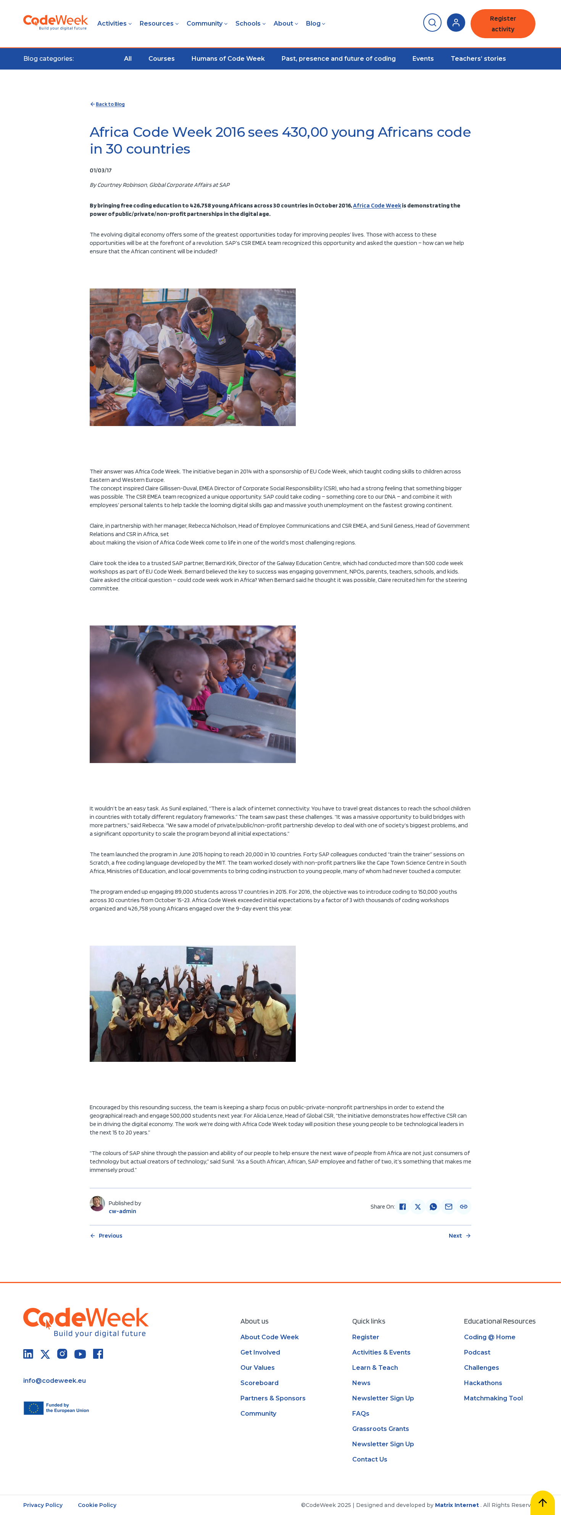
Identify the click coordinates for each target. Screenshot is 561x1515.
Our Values (257, 1367)
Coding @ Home (490, 1337)
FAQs (360, 1413)
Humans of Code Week (228, 58)
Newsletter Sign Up (383, 1398)
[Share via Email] (448, 1206)
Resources (157, 23)
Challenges (481, 1367)
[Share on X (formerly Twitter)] (418, 1206)
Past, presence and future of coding (339, 58)
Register (365, 1337)
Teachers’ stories (478, 58)
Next (455, 1235)
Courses (161, 58)
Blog (313, 23)
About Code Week (269, 1337)
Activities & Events (381, 1352)
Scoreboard (259, 1383)
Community (204, 23)
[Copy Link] (463, 1206)
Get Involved (260, 1352)
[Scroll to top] (542, 1503)
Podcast (477, 1352)
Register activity (503, 23)
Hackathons (483, 1383)
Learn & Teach (375, 1367)
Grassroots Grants (380, 1428)
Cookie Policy (97, 1505)
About (283, 23)
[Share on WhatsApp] (433, 1206)
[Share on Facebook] (402, 1206)
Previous (111, 1235)
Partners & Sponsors (273, 1398)
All (128, 58)
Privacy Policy (43, 1505)
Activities (112, 23)
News (361, 1383)
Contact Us (369, 1459)
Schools (248, 23)
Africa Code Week (377, 205)
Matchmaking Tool (493, 1398)
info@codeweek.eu (54, 1380)
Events (423, 58)
